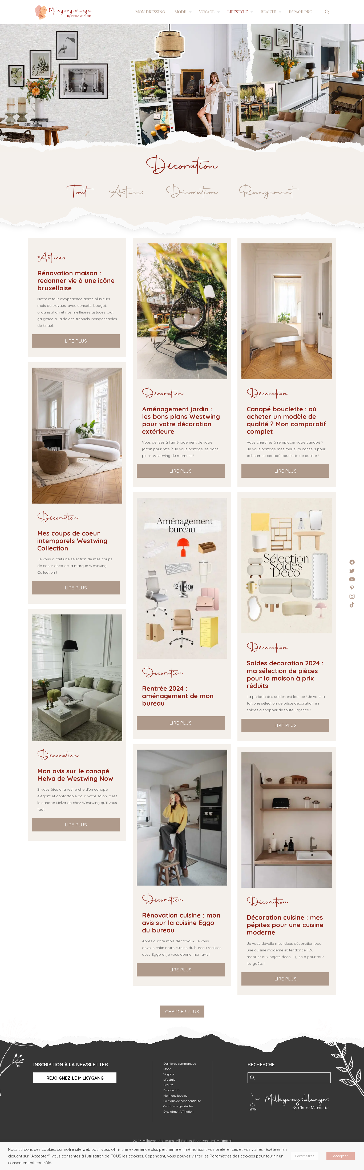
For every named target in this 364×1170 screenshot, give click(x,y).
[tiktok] (352, 605)
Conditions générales (178, 1106)
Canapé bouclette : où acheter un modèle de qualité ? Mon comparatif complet (286, 420)
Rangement (266, 192)
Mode (167, 1069)
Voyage (168, 1074)
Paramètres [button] (304, 1156)
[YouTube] (352, 579)
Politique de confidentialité (182, 1101)
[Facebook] (352, 562)
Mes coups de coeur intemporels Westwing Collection (72, 540)
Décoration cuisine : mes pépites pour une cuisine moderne (285, 924)
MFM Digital (221, 1140)
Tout (79, 192)
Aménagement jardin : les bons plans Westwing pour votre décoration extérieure (181, 420)
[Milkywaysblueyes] (63, 12)
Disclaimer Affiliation (178, 1111)
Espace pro (171, 1090)
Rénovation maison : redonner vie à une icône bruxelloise (76, 280)
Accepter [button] (340, 1156)
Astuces (127, 192)
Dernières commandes (179, 1064)
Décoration (192, 192)
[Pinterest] (352, 587)
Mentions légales (175, 1095)
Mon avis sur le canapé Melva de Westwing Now (75, 774)
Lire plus (76, 341)
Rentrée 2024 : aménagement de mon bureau (178, 695)
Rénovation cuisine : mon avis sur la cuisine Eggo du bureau (181, 922)
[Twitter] (352, 570)
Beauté (168, 1085)
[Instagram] (352, 596)
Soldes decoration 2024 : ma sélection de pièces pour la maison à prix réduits (285, 674)
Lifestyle (169, 1079)
